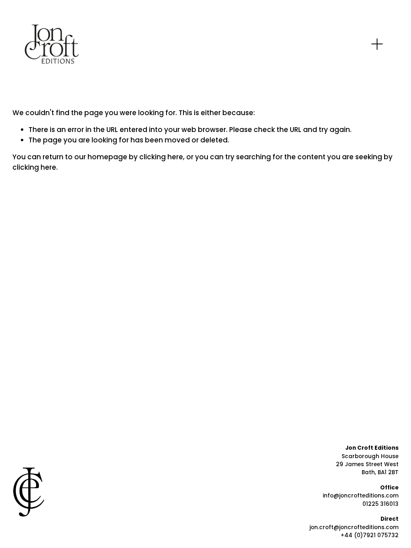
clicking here (161, 157)
